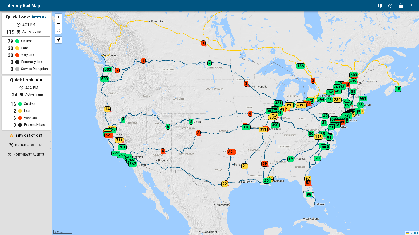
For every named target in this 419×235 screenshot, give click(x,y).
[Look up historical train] (390, 5)
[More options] (411, 5)
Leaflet (413, 233)
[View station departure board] (400, 5)
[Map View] (379, 5)
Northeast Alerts (29, 154)
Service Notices (28, 135)
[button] (116, 138)
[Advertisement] (26, 196)
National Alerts (29, 145)
